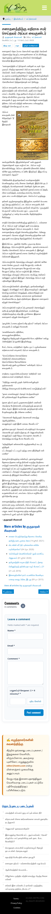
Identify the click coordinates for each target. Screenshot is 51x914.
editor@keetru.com (16, 766)
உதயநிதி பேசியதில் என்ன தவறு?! (20, 857)
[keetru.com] (15, 7)
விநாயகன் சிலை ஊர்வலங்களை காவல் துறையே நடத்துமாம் (26, 821)
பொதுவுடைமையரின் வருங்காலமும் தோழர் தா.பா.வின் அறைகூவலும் (24, 849)
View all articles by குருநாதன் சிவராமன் (22, 585)
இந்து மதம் (7, 45)
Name (11, 630)
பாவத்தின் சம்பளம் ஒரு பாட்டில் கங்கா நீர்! (23, 812)
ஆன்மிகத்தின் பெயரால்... (16, 869)
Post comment (34, 712)
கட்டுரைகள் (37, 37)
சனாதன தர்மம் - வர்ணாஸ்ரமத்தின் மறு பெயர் (25, 863)
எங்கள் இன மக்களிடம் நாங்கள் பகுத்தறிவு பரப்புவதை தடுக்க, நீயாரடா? (23, 887)
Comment (14, 658)
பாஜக (17, 45)
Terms (16, 898)
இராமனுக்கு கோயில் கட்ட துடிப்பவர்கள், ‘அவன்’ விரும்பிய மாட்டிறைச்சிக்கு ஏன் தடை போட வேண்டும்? (26, 838)
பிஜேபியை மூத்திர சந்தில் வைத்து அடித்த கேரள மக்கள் (26, 878)
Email (11, 645)
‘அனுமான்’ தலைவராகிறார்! (17, 828)
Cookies (16, 907)
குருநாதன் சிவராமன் (13, 37)
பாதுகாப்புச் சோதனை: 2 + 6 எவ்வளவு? (22, 692)
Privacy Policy (16, 903)
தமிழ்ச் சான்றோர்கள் (31, 45)
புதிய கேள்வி (35, 701)
